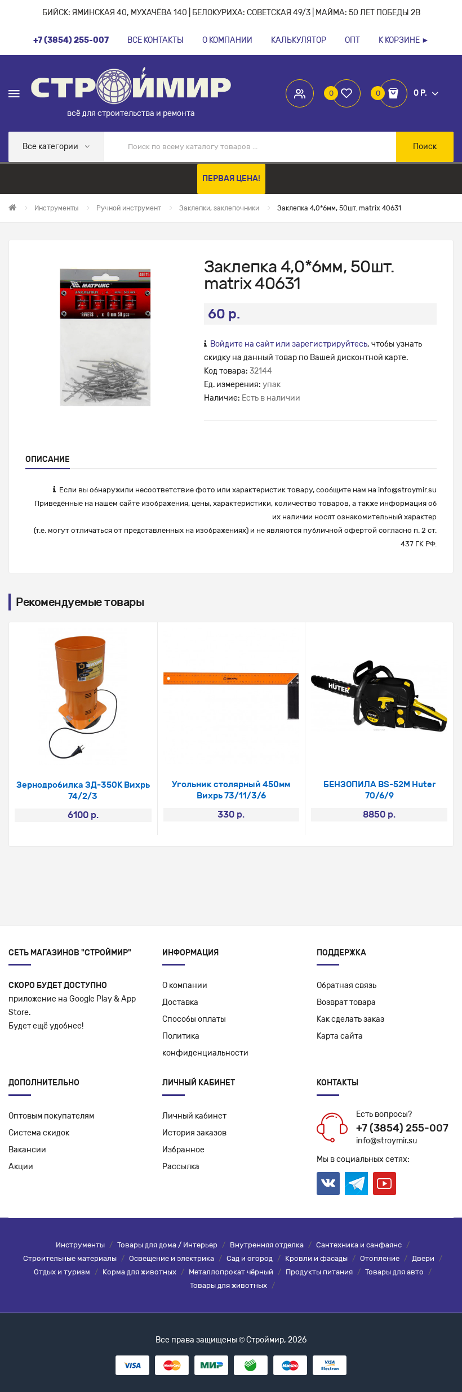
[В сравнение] (98, 750)
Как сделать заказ (350, 1019)
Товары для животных (228, 1285)
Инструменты (80, 1245)
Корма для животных (139, 1272)
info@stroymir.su (407, 490)
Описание (47, 459)
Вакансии (27, 1150)
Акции (20, 1166)
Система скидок (38, 1133)
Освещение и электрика (171, 1258)
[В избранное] (68, 750)
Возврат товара (346, 1002)
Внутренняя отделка (267, 1245)
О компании (184, 985)
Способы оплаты (194, 1019)
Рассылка (180, 1166)
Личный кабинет (194, 1116)
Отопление (379, 1258)
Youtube (384, 1183)
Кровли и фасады (316, 1258)
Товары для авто (394, 1272)
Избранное (183, 1150)
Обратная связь (346, 985)
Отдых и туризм (62, 1272)
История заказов (194, 1133)
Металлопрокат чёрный (231, 1272)
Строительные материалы (70, 1258)
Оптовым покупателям (51, 1116)
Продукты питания (319, 1272)
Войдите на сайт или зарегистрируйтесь (288, 344)
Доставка (180, 1002)
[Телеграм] (356, 1184)
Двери (423, 1258)
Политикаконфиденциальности (205, 1044)
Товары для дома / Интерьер (167, 1245)
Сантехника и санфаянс (359, 1245)
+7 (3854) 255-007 (402, 1128)
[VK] (328, 1183)
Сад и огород (249, 1258)
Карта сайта (340, 1036)
